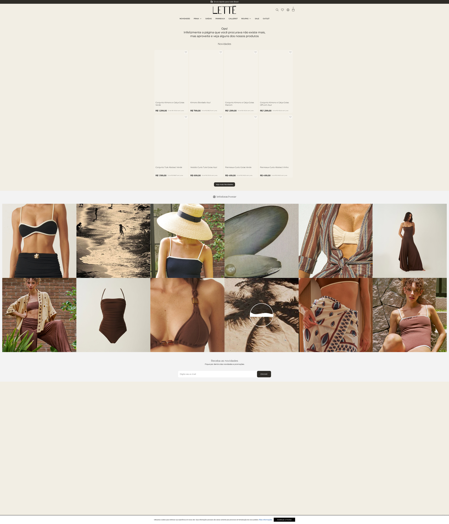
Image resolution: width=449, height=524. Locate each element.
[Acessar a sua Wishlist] (282, 9)
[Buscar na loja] (277, 9)
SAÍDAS (208, 18)
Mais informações (265, 520)
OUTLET (266, 18)
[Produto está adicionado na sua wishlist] (186, 52)
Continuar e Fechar (284, 520)
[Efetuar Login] (288, 9)
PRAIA (196, 18)
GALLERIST (233, 18)
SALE (257, 18)
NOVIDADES (185, 18)
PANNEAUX (220, 18)
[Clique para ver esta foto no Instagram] (39, 241)
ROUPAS (244, 18)
